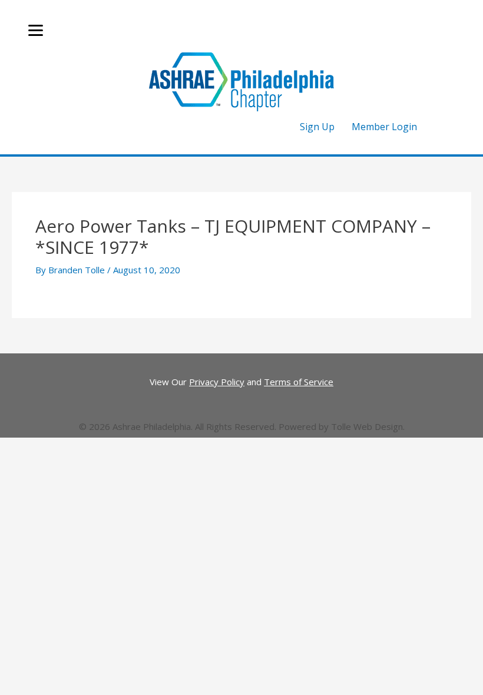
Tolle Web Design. (368, 426)
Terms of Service (298, 382)
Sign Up (317, 126)
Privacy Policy (216, 382)
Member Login (384, 126)
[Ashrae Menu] (36, 31)
